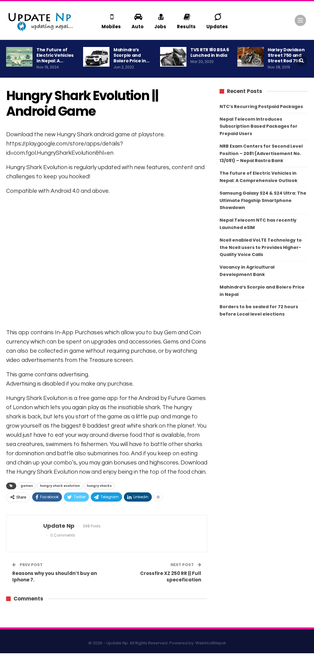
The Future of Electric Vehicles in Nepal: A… (55, 55)
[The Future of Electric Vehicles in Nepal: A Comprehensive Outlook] (19, 57)
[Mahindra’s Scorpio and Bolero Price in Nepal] (96, 57)
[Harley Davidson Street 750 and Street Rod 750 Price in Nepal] (250, 57)
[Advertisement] (106, 261)
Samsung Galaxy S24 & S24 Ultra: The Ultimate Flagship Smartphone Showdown (263, 200)
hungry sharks (99, 485)
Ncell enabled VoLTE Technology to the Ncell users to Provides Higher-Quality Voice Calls (261, 247)
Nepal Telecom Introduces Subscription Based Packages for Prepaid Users (258, 126)
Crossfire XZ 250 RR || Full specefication (170, 576)
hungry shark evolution (60, 485)
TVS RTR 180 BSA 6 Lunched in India (209, 52)
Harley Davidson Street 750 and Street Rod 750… (286, 55)
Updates (217, 26)
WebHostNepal (210, 643)
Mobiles (111, 26)
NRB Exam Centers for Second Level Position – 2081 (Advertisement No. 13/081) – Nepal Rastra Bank (261, 153)
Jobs (160, 26)
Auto (138, 26)
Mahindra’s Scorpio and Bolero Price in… (131, 55)
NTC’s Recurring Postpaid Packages (261, 106)
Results (186, 26)
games (27, 485)
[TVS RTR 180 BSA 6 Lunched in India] (173, 57)
